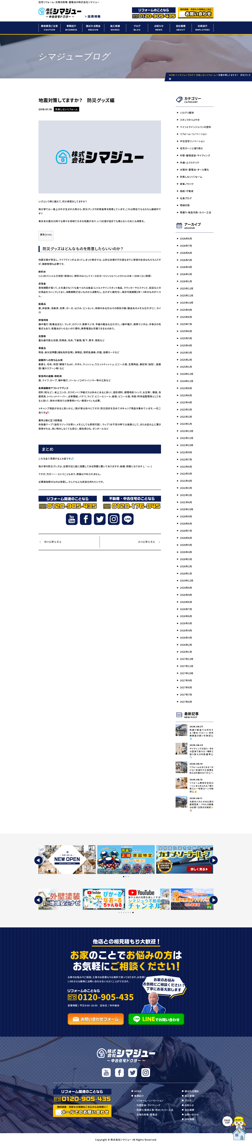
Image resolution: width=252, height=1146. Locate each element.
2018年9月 (186, 595)
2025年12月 (186, 288)
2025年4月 (186, 345)
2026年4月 (186, 267)
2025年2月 (186, 359)
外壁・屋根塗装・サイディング (195, 155)
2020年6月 (186, 538)
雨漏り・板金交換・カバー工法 (195, 212)
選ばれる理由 (93, 27)
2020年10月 (186, 509)
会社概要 (181, 27)
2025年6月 (186, 331)
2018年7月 (186, 609)
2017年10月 (186, 673)
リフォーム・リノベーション (193, 134)
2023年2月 (186, 416)
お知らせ (158, 27)
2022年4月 (186, 480)
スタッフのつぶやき (190, 119)
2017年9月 (186, 680)
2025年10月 (186, 302)
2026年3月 (186, 274)
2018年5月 (186, 623)
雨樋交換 (186, 205)
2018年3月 (186, 637)
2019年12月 (186, 580)
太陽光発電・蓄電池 (146, 1114)
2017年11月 (186, 666)
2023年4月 (186, 402)
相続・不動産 (187, 191)
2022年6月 (186, 466)
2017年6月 (186, 701)
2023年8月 (186, 388)
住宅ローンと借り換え (191, 148)
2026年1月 (186, 281)
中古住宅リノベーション (192, 141)
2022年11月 (186, 438)
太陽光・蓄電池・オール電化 (194, 169)
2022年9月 (186, 452)
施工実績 (115, 27)
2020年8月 (186, 523)
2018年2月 (186, 644)
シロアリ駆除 (187, 112)
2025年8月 (186, 317)
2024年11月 (186, 381)
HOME (138, 1091)
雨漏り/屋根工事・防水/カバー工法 (154, 1110)
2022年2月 (186, 495)
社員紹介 (202, 27)
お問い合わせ (192, 1114)
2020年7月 (186, 530)
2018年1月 (186, 651)
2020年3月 (186, 559)
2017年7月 (186, 694)
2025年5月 (186, 338)
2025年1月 (186, 366)
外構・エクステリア (189, 162)
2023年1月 (186, 424)
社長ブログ (186, 198)
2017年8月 (186, 687)
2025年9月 (186, 309)
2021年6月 (186, 502)
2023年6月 (186, 395)
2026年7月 (186, 245)
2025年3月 (186, 352)
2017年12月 (186, 659)
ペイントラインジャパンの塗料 (195, 127)
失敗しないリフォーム (191, 176)
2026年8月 (186, 238)
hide (48, 234)
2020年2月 (186, 566)
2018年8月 (186, 602)
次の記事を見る (146, 542)
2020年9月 (186, 516)
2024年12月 (186, 374)
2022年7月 (186, 459)
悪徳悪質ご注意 (49, 27)
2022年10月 (186, 445)
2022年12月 (186, 431)
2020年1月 (186, 573)
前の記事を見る (52, 542)
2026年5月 (186, 260)
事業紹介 (71, 27)
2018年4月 (186, 630)
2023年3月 (186, 409)
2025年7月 (186, 324)
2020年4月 (186, 552)
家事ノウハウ (187, 184)
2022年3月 (186, 488)
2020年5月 (186, 545)
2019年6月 (186, 587)
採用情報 (189, 1119)
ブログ (136, 27)
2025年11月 (186, 295)
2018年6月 (186, 616)
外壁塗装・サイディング (148, 1105)
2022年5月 (186, 473)
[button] (38, 860)
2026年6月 (186, 253)
